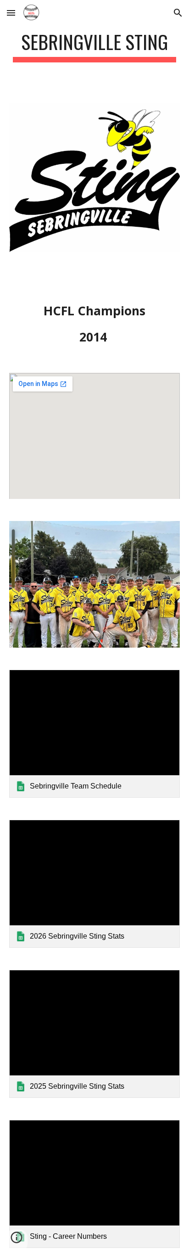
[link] (94, 734)
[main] (94, 46)
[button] (11, 12)
